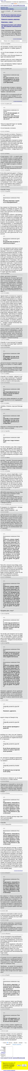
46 (13, 5)
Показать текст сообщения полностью (12, 40)
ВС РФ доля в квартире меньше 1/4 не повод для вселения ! (11, 15)
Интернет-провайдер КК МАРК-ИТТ (9, 1070)
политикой (12, 1065)
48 (16, 5)
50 (19, 5)
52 (22, 5)
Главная (1, 0)
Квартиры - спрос (7, 22)
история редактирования (17, 38)
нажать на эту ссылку (3, 1053)
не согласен (24, 1065)
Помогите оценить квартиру (10, 19)
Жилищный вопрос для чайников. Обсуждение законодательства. (11, 26)
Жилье (5, 0)
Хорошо (19, 1065)
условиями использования (8, 1064)
